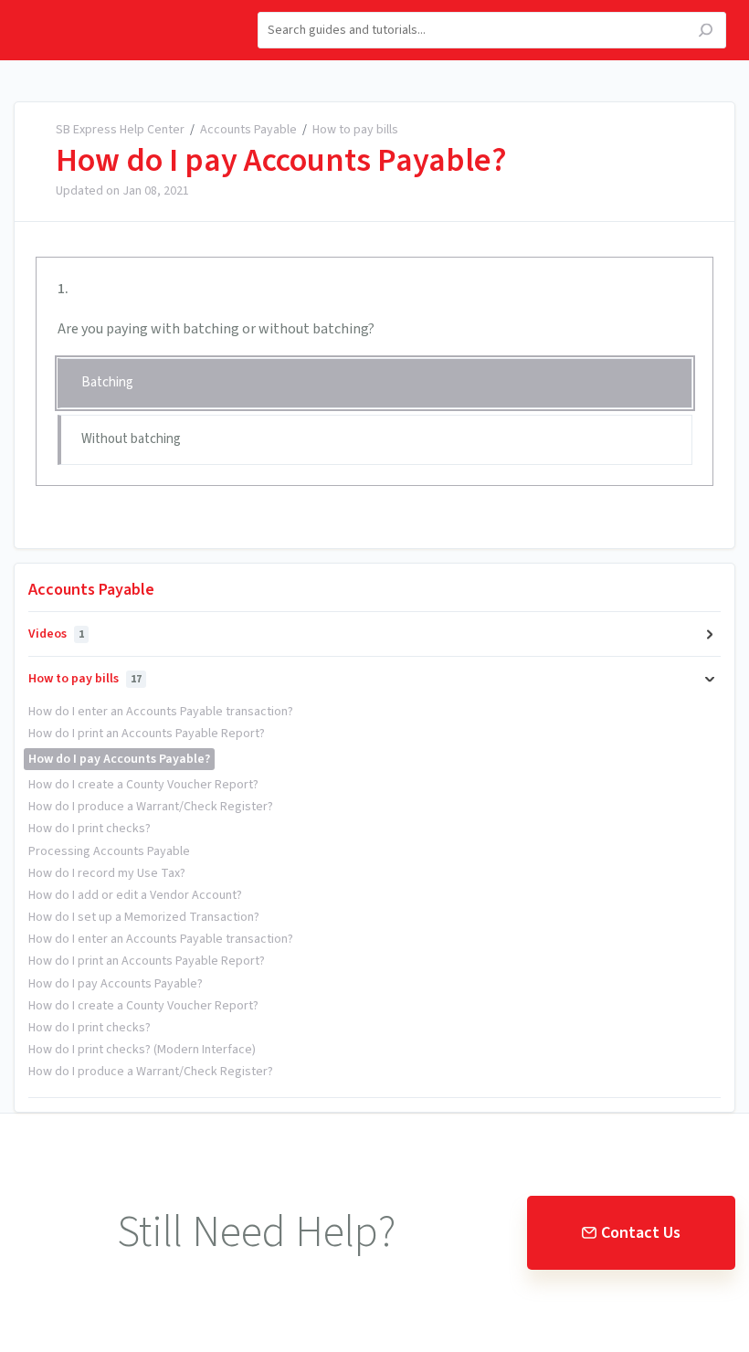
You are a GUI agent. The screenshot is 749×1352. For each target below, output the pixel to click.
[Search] (705, 32)
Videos (56, 634)
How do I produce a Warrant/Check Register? (150, 806)
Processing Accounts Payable (109, 851)
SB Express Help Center (120, 130)
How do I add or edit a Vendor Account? (135, 895)
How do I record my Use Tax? (106, 873)
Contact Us (640, 1232)
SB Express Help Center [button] (99, 10)
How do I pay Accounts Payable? (281, 161)
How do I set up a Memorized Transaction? (143, 917)
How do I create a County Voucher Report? (143, 785)
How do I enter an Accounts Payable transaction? (160, 711)
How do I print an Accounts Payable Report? (146, 733)
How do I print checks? (89, 828)
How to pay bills (355, 130)
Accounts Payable (248, 130)
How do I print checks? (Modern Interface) (142, 1049)
